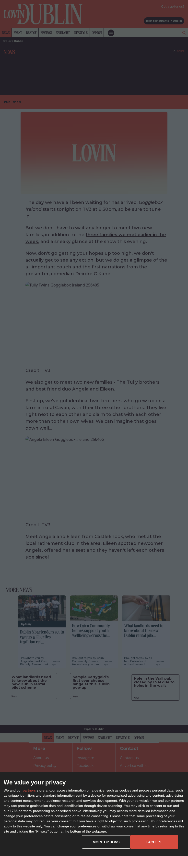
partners (29, 790)
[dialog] (94, 814)
